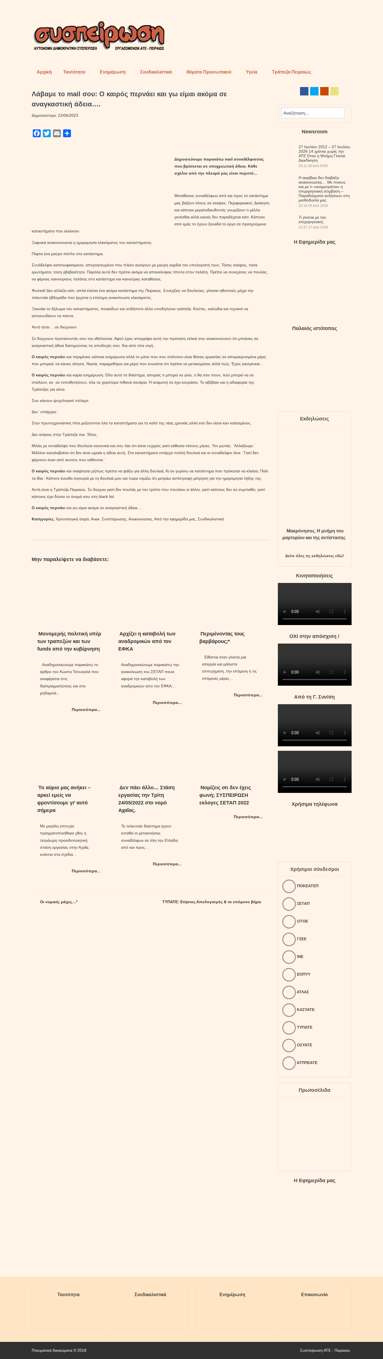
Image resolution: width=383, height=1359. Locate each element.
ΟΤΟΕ (302, 921)
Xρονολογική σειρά (72, 519)
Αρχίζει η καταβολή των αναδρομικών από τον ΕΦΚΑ (147, 641)
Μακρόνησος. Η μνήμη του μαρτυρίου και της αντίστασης (313, 534)
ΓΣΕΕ (301, 939)
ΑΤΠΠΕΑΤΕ (306, 1062)
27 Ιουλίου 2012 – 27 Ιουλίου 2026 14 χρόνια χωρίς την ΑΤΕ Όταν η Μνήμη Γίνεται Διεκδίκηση (324, 154)
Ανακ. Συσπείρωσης (108, 519)
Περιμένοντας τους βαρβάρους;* (221, 637)
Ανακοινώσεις (140, 519)
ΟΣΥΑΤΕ (304, 1045)
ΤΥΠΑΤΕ (304, 1027)
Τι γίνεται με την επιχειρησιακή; (312, 219)
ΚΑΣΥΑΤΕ (305, 1009)
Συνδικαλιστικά (156, 72)
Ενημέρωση (113, 72)
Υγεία (251, 72)
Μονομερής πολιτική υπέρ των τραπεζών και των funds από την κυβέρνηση (69, 641)
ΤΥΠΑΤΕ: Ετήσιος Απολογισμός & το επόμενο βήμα (211, 902)
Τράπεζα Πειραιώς (291, 72)
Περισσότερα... (86, 709)
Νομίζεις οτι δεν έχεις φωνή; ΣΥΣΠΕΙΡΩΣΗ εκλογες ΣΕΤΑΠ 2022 (225, 795)
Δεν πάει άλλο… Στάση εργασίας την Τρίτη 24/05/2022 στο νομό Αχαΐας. (146, 799)
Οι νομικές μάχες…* (58, 902)
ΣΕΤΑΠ (303, 903)
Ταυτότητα (74, 72)
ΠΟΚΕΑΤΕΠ (307, 886)
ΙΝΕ (299, 956)
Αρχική (44, 72)
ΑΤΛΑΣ (302, 992)
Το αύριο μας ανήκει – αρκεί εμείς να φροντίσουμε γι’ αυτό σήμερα (64, 799)
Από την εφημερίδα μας (174, 519)
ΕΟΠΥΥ (303, 974)
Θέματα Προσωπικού (208, 72)
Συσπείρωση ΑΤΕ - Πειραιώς (325, 1350)
